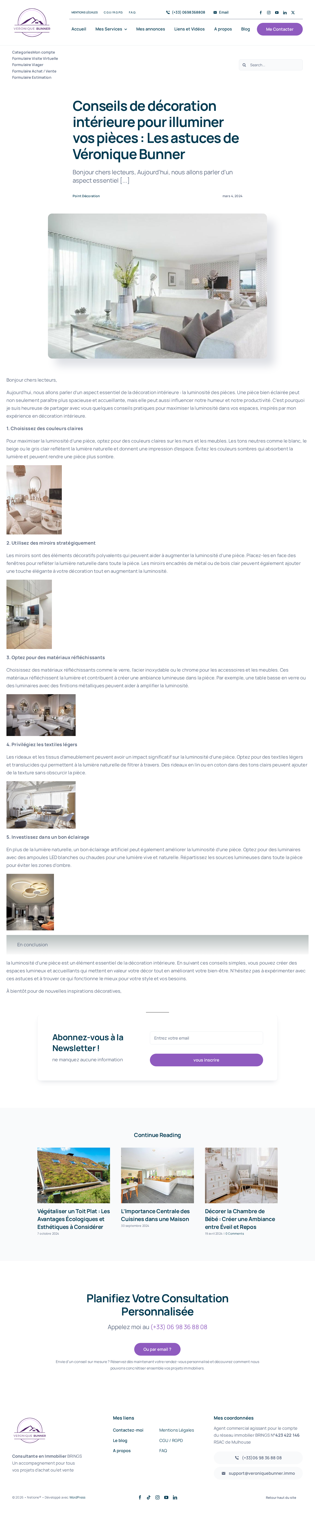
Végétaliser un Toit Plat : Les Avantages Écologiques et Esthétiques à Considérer (73, 1218)
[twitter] (293, 12)
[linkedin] (285, 12)
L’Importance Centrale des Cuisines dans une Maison (155, 1215)
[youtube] (277, 12)
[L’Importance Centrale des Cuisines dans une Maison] (157, 1175)
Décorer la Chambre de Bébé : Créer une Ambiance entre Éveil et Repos (240, 1218)
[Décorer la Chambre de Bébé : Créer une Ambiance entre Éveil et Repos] (241, 1175)
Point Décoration (86, 196)
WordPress (77, 1497)
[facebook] (260, 12)
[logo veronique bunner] (32, 5)
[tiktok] (149, 1497)
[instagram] (268, 12)
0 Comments (235, 1233)
